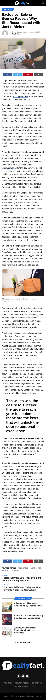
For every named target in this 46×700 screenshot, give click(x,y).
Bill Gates (23, 568)
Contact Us (37, 683)
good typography (20, 96)
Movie (5, 570)
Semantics (21, 130)
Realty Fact (16, 34)
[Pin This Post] (28, 74)
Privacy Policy (22, 683)
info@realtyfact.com (24, 686)
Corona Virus (37, 568)
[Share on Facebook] (7, 74)
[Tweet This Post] (18, 74)
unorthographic (9, 168)
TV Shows (14, 570)
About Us (8, 683)
